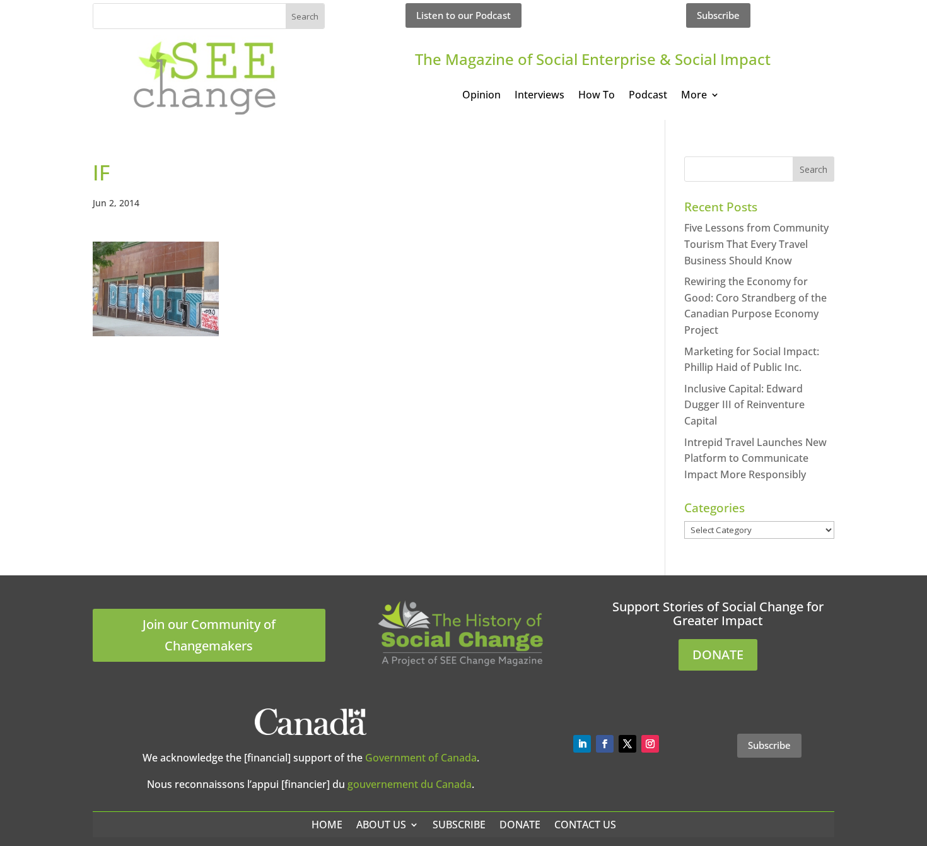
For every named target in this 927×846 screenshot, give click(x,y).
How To (596, 96)
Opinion (481, 96)
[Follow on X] (627, 744)
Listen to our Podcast (463, 15)
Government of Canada (421, 758)
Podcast (648, 96)
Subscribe (718, 15)
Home (327, 824)
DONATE (717, 654)
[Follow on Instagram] (650, 744)
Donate (519, 824)
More (694, 96)
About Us (381, 824)
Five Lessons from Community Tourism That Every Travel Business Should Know (756, 244)
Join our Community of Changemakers (209, 635)
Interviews (539, 96)
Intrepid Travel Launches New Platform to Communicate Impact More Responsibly (755, 458)
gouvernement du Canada (409, 784)
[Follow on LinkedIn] (582, 744)
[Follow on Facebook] (605, 744)
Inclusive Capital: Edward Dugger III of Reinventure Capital (744, 405)
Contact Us (585, 824)
